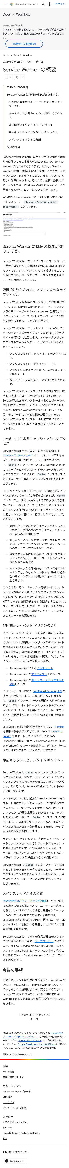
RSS (5, 1138)
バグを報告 (8, 1071)
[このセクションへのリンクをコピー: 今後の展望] (26, 971)
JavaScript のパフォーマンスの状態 (24, 901)
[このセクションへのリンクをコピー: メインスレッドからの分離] (46, 894)
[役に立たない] (42, 61)
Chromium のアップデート (17, 1091)
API (47, 691)
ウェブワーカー (44, 941)
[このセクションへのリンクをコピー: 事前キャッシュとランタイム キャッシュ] (6, 765)
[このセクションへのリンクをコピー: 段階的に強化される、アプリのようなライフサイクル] (22, 295)
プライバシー (22, 1152)
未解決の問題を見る (13, 1077)
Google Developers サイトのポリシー (36, 1044)
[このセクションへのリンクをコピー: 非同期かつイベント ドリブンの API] (59, 626)
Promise (59, 727)
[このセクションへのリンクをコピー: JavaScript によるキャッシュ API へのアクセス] (12, 444)
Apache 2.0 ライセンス (29, 1040)
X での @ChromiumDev (15, 1122)
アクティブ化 (39, 674)
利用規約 (7, 1152)
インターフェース (18, 455)
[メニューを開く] (5, 4)
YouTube (7, 1127)
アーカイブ (8, 1102)
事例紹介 (7, 1096)
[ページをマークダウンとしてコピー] (17, 77)
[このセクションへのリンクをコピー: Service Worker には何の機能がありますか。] (26, 252)
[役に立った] (37, 61)
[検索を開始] (43, 4)
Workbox (23, 14)
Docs (7, 14)
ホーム (6, 55)
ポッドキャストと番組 (14, 1107)
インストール (45, 668)
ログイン (60, 4)
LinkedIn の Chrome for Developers (21, 1132)
